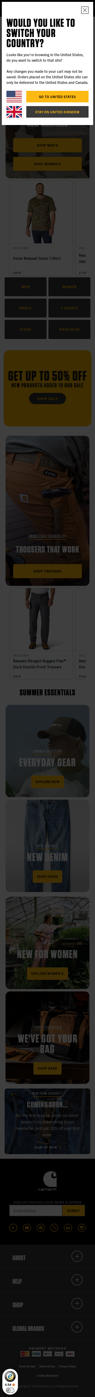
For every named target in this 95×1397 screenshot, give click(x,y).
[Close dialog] (85, 10)
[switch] (10, 1390)
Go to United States (57, 97)
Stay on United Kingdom (57, 112)
